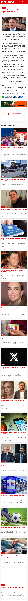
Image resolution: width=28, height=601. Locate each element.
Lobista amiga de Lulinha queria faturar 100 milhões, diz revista (14, 209)
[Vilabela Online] (8, 2)
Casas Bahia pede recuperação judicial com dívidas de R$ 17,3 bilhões (13, 496)
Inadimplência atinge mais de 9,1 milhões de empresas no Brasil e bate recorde (13, 433)
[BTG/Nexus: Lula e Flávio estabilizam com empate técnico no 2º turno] (14, 453)
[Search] (26, 2)
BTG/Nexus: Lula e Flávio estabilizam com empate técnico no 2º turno (14, 464)
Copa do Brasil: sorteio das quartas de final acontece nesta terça (13, 527)
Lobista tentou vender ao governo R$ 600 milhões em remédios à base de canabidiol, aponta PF (13, 308)
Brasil (4, 7)
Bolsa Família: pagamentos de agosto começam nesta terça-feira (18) (13, 338)
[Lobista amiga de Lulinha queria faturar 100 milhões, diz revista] (14, 199)
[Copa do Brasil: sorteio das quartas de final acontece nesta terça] (14, 517)
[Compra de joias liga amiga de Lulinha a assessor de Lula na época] (14, 390)
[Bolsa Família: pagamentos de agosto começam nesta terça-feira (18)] (14, 328)
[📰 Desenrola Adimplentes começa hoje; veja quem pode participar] (14, 577)
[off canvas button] (22, 2)
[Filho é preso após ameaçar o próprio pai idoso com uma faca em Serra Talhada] (14, 169)
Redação (4, 13)
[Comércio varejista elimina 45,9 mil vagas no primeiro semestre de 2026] (14, 228)
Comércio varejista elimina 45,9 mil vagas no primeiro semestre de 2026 (13, 239)
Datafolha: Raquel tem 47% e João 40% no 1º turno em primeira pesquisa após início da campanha (12, 148)
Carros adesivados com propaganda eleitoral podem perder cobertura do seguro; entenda (13, 556)
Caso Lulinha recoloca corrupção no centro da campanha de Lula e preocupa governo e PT (13, 271)
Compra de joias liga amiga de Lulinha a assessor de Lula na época (13, 401)
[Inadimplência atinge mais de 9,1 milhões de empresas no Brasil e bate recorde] (14, 422)
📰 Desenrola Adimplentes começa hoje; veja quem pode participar (12, 588)
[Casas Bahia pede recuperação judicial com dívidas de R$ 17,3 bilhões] (14, 485)
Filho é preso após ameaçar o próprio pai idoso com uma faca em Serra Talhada (13, 180)
